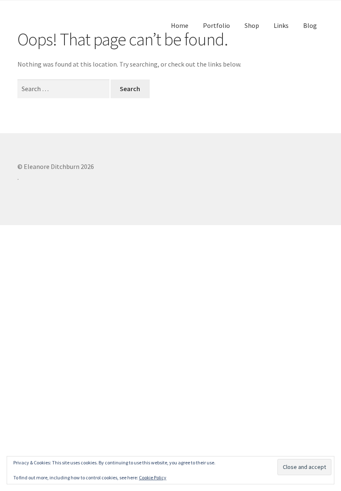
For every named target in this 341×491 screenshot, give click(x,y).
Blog (310, 25)
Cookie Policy (152, 477)
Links (281, 25)
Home (179, 25)
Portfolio (216, 25)
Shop (252, 25)
